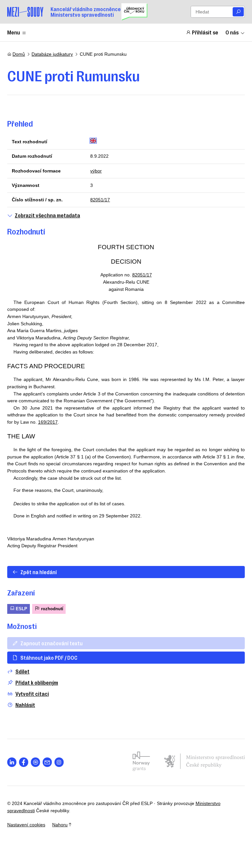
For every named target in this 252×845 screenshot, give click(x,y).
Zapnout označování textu (51, 643)
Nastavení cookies (26, 824)
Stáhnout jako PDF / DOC (48, 657)
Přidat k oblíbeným (36, 682)
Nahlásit (25, 705)
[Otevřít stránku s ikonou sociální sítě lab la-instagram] (59, 762)
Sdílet (22, 671)
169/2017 (48, 422)
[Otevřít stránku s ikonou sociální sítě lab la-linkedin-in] (12, 762)
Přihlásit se (205, 32)
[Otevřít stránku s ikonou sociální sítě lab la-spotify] (35, 762)
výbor (96, 170)
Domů (18, 54)
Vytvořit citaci (32, 694)
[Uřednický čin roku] (134, 11)
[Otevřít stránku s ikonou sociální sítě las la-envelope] (47, 762)
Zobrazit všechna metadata (47, 215)
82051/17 (100, 199)
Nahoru (60, 824)
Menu (13, 32)
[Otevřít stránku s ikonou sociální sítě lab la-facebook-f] (24, 762)
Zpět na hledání (38, 572)
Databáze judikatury (52, 54)
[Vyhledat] (238, 12)
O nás (232, 32)
